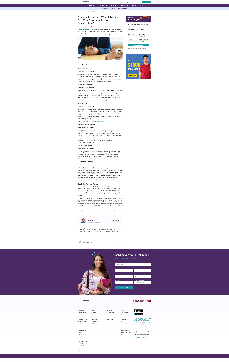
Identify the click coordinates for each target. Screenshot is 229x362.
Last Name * (141, 29)
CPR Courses (94, 323)
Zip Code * (130, 39)
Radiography (80, 350)
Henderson (142, 331)
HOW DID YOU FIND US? (144, 39)
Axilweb (127, 355)
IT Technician (80, 332)
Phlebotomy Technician (82, 347)
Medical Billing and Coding (82, 341)
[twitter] (119, 242)
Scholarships (94, 314)
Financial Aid (94, 312)
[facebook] (116, 242)
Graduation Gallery (110, 310)
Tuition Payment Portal (110, 312)
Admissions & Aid (103, 5)
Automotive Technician (82, 310)
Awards (122, 310)
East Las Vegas (147, 331)
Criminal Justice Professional (82, 319)
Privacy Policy (112, 355)
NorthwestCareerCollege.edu (85, 355)
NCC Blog (122, 317)
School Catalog (94, 319)
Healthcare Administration (82, 325)
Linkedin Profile (117, 220)
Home (79, 11)
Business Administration (82, 312)
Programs (91, 5)
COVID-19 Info (123, 328)
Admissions (94, 310)
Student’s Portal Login (110, 319)
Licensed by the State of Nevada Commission (101, 355)
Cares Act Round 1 (124, 323)
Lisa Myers (94, 26)
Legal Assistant (80, 334)
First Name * (131, 29)
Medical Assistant (81, 339)
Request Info (145, 2)
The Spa (134, 5)
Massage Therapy (81, 336)
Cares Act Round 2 (124, 325)
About (141, 5)
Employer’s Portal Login (125, 330)
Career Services (109, 314)
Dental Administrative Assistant (83, 321)
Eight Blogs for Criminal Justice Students (93, 121)
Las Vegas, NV (136, 331)
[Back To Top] (3, 355)
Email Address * (131, 34)
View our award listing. (138, 325)
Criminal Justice (80, 317)
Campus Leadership (124, 312)
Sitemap (122, 334)
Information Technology (82, 330)
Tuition (93, 317)
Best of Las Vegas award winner (142, 322)
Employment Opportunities (125, 332)
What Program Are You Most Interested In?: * (138, 24)
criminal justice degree (84, 29)
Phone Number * (142, 34)
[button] (144, 41)
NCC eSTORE (123, 321)
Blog (82, 11)
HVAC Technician (80, 328)
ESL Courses (94, 325)
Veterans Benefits (95, 321)
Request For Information (138, 45)
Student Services (124, 5)
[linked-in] (122, 242)
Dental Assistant (80, 323)
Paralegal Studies (80, 343)
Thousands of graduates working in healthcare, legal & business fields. (142, 328)
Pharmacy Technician (81, 345)
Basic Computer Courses (96, 328)
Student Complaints (110, 317)
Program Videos (123, 319)
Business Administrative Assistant (83, 314)
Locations (113, 5)
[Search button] (124, 2)
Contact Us (123, 336)
